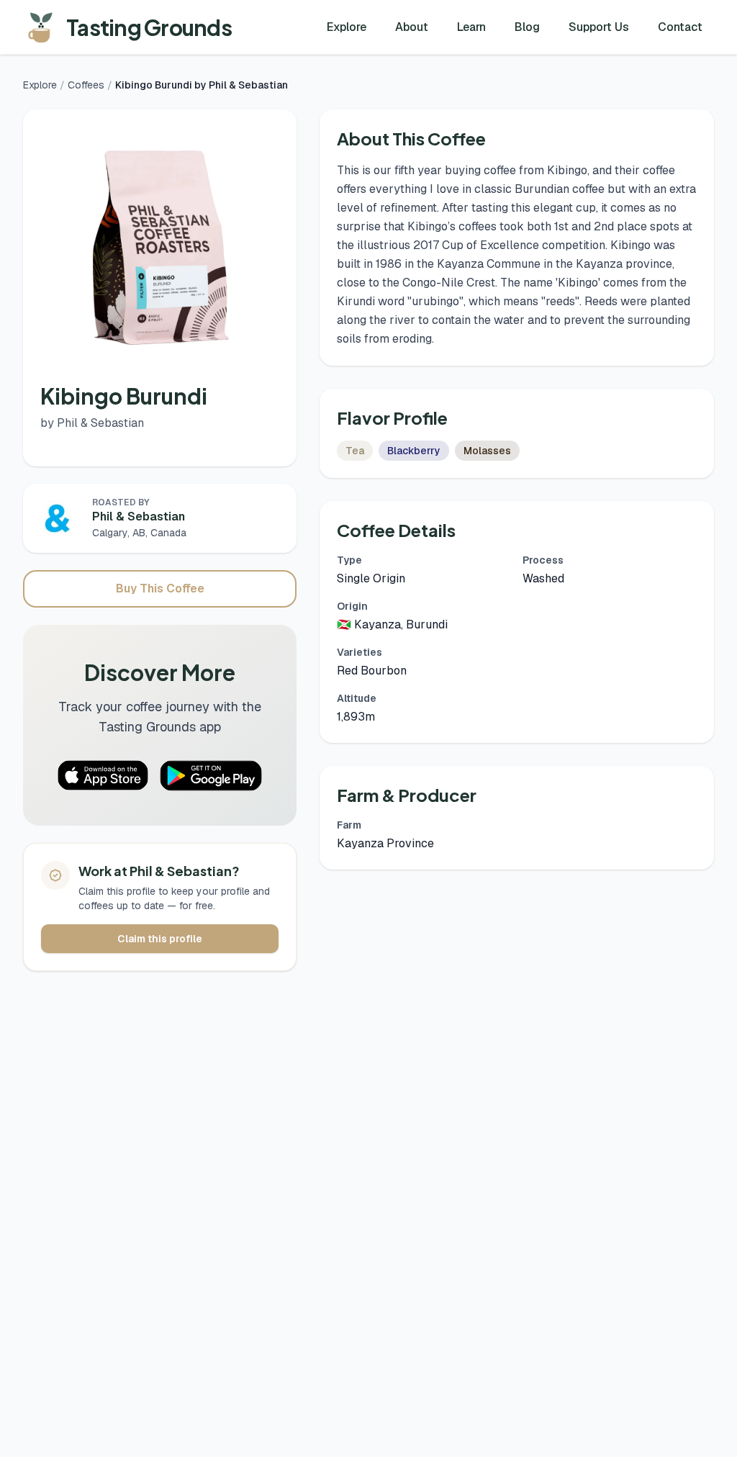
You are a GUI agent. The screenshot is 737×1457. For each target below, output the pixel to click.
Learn (471, 27)
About (411, 27)
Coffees (86, 84)
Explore (346, 27)
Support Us (599, 27)
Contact (680, 27)
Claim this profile (159, 938)
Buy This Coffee (160, 588)
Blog (527, 27)
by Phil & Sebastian (92, 422)
